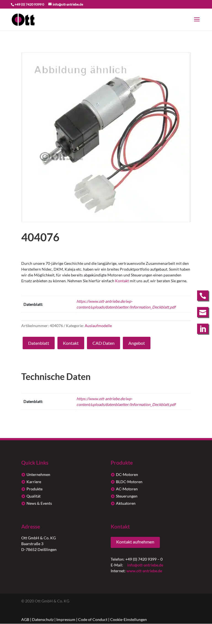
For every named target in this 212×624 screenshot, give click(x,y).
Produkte (34, 488)
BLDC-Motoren (129, 481)
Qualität (33, 496)
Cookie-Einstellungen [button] (128, 619)
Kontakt (122, 280)
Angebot (136, 343)
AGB (25, 619)
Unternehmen (38, 474)
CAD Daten (103, 343)
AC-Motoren (127, 488)
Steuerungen (126, 496)
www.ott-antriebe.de (144, 570)
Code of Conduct (92, 619)
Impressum (65, 619)
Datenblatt (38, 343)
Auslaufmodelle (98, 325)
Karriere (33, 481)
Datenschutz (43, 619)
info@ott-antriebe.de (145, 565)
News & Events (39, 503)
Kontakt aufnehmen (135, 541)
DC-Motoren (127, 474)
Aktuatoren (126, 503)
